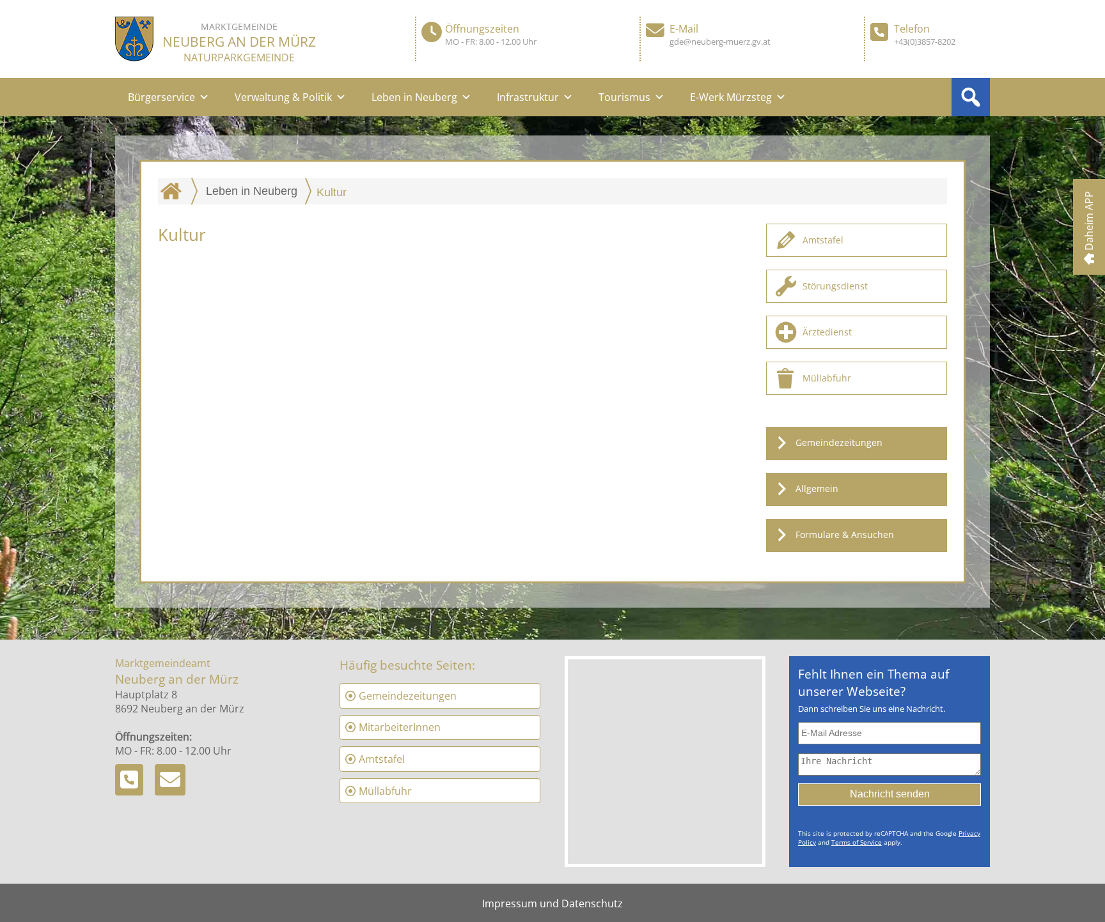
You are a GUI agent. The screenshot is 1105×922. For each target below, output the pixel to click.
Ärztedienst (827, 332)
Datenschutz (592, 903)
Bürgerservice (161, 97)
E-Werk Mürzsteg (731, 97)
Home (174, 191)
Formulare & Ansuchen (844, 534)
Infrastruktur (528, 97)
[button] (971, 97)
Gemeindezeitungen (838, 442)
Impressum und (521, 903)
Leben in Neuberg (414, 97)
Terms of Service (856, 842)
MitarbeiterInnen (400, 727)
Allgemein (816, 488)
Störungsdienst (835, 286)
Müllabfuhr (827, 378)
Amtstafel (823, 240)
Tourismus (624, 97)
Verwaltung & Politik (283, 97)
